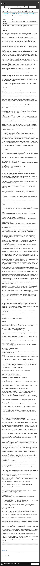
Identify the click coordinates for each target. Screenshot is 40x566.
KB (10, 8)
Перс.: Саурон (28, 13)
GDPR (4, 564)
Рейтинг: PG (34, 13)
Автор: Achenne (6, 13)
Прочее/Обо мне (5, 8)
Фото (26, 7)
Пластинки (15, 7)
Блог (2, 7)
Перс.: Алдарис (12, 13)
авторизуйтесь (4, 550)
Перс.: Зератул (17, 13)
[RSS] (38, 2)
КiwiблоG (4, 3)
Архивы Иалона (32, 7)
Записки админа (8, 7)
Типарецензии (21, 7)
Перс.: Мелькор (23, 13)
